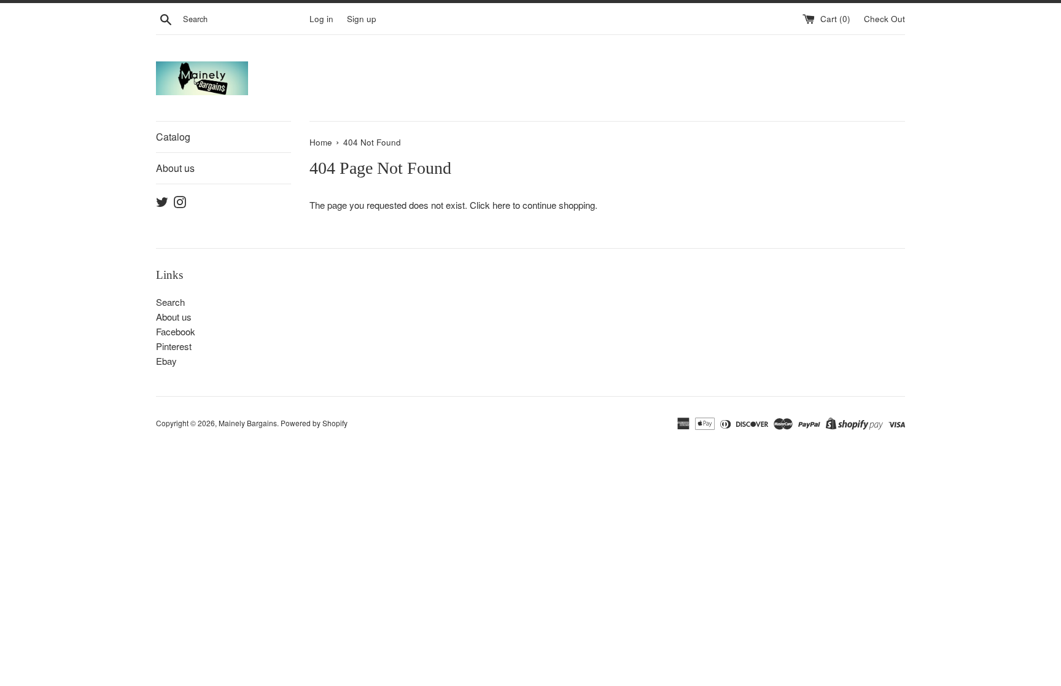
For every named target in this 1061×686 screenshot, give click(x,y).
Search (170, 301)
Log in (321, 19)
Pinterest (174, 346)
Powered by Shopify (314, 423)
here (501, 204)
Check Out (884, 19)
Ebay (166, 360)
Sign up (361, 19)
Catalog (173, 137)
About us (175, 168)
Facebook (175, 331)
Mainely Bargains (248, 423)
